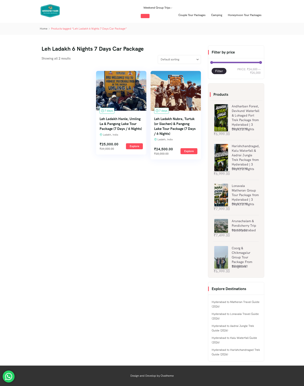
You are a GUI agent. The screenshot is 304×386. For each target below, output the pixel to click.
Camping (216, 15)
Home (44, 28)
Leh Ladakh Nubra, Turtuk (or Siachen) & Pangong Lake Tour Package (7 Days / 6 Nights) (175, 126)
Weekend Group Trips (156, 8)
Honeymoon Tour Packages (244, 15)
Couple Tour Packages (191, 15)
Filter (219, 71)
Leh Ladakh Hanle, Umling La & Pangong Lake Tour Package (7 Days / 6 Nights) (121, 124)
